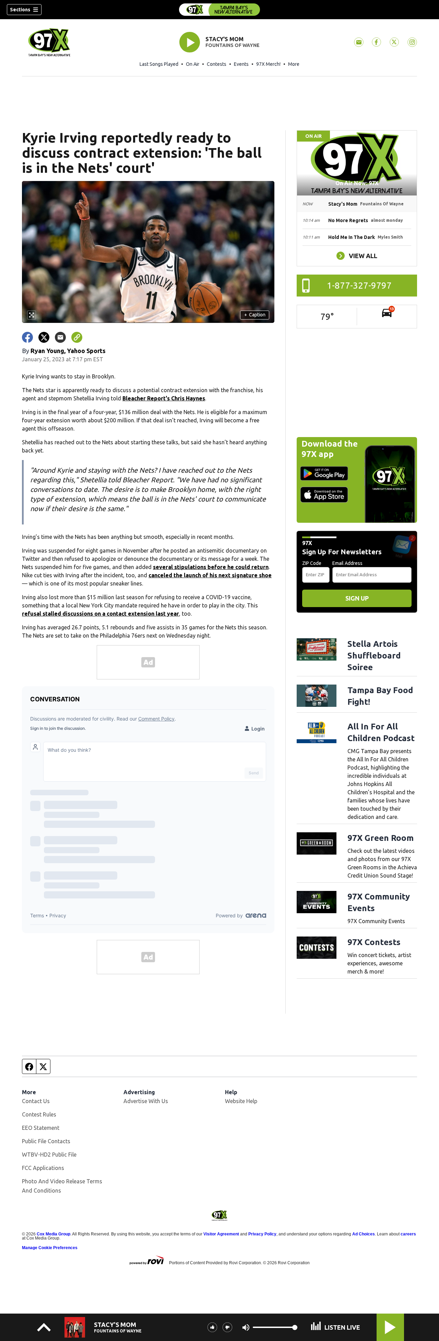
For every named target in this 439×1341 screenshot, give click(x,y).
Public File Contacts (46, 1141)
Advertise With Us (145, 1101)
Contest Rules (39, 1114)
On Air (192, 64)
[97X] (219, 9)
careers (408, 1234)
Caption (254, 314)
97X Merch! (268, 64)
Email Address (347, 563)
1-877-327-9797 (359, 285)
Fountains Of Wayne (232, 45)
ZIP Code (311, 563)
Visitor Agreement (221, 1234)
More (293, 64)
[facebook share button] (27, 337)
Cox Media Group (53, 1234)
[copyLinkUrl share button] (76, 337)
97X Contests (374, 942)
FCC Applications (43, 1168)
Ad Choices (363, 1234)
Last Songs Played (159, 64)
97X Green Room (380, 838)
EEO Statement (40, 1128)
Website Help (241, 1101)
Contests (216, 64)
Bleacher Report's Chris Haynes (163, 398)
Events (241, 64)
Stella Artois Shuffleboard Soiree (374, 655)
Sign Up (357, 598)
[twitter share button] (43, 337)
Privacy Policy (262, 1234)
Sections (20, 9)
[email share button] (60, 337)
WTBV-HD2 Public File (49, 1154)
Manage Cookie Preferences (50, 1247)
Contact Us (36, 1101)
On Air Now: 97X (357, 183)
